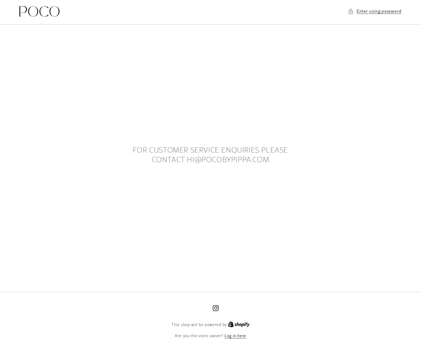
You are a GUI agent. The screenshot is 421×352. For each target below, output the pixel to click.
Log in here (235, 335)
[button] (375, 11)
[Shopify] (239, 324)
